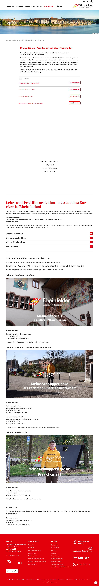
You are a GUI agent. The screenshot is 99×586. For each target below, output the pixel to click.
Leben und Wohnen (15, 6)
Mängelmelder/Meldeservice (60, 567)
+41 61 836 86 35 (14, 421)
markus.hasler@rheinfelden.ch (18, 412)
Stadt (59, 6)
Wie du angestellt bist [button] (16, 238)
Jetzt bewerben (75, 82)
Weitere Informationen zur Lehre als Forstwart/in (24, 499)
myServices (55, 548)
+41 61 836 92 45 (14, 410)
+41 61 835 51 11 (13, 555)
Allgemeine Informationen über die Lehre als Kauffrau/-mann (28, 342)
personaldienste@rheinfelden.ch (18, 338)
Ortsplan (31, 548)
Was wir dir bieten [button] (14, 234)
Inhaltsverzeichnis (34, 550)
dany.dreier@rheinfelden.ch (17, 423)
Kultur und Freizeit (33, 6)
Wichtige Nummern (57, 564)
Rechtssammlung (57, 559)
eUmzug (53, 550)
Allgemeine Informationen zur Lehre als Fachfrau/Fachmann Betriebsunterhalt (34, 427)
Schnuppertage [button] (13, 246)
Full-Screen (92, 325)
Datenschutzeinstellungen (37, 561)
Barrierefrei (32, 564)
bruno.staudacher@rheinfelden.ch (19, 495)
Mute (89, 325)
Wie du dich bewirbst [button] (15, 242)
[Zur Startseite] (83, 6)
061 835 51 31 (12, 493)
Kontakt (31, 545)
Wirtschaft (49, 6)
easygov (53, 553)
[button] (8, 562)
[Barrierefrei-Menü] (91, 1)
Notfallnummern (56, 561)
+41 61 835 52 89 (14, 336)
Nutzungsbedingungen (36, 559)
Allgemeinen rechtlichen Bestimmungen (77, 579)
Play (7, 325)
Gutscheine (55, 545)
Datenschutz (32, 556)
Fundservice (55, 556)
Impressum (32, 553)
